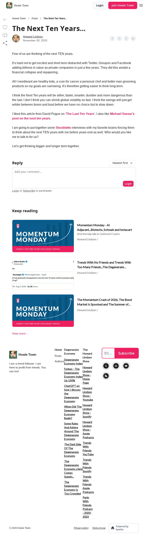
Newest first (120, 163)
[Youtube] (126, 366)
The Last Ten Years (80, 113)
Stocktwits (63, 127)
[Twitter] (106, 366)
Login (99, 5)
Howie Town (19, 18)
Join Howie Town (123, 5)
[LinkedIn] (116, 366)
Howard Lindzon (33, 36)
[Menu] (141, 5)
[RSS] (106, 376)
